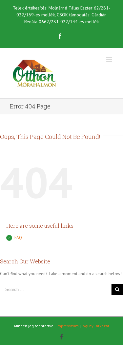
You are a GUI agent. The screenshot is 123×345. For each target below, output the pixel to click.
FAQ (18, 237)
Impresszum (67, 325)
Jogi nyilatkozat (95, 325)
